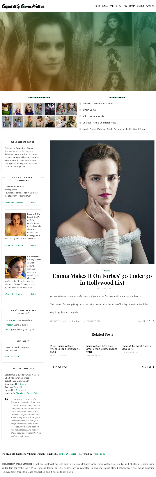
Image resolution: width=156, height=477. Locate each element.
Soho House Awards (93, 116)
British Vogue (89, 110)
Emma (105, 6)
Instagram (10, 329)
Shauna (76, 321)
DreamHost (21, 390)
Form (16, 387)
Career (113, 6)
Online (140, 6)
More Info (9, 203)
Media (132, 6)
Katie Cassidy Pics (13, 356)
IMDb (33, 203)
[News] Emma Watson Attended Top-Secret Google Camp (65, 349)
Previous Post (59, 367)
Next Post (147, 367)
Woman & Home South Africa (98, 103)
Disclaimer (20, 393)
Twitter (9, 325)
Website (150, 6)
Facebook (10, 320)
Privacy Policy (33, 393)
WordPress (98, 453)
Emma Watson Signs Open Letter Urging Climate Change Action (101, 349)
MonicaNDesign (67, 453)
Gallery (123, 6)
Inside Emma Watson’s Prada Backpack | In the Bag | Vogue (114, 129)
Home (97, 6)
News (107, 270)
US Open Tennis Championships (99, 122)
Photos (19, 203)
